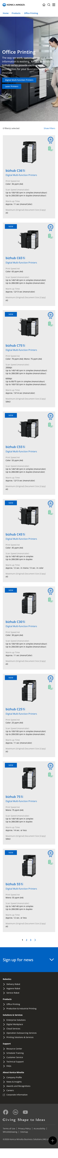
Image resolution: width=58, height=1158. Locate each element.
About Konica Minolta (13, 1072)
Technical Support (15, 1061)
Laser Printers (11, 86)
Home (6, 13)
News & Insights (14, 1081)
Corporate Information (17, 1094)
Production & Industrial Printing (21, 1008)
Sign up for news (18, 959)
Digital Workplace (14, 1024)
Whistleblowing (10, 1132)
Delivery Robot (13, 984)
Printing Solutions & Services (20, 1037)
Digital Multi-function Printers (19, 80)
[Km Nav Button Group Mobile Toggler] (52, 1140)
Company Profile (14, 1077)
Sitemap (24, 1132)
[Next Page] (35, 940)
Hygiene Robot (13, 988)
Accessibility (39, 1128)
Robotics (7, 979)
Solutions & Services (13, 1015)
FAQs (8, 1066)
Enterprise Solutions (16, 1020)
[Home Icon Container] (44, 4)
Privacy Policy (24, 1128)
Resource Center (14, 1048)
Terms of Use (9, 1128)
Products (16, 13)
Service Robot (12, 992)
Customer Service (14, 1057)
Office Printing (31, 13)
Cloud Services (13, 1028)
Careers (10, 1090)
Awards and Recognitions (18, 1086)
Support (7, 1043)
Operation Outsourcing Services (21, 1033)
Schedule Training (15, 1053)
